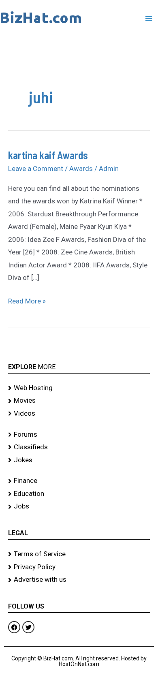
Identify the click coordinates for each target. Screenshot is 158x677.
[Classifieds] (79, 447)
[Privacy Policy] (79, 567)
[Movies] (79, 400)
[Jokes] (79, 460)
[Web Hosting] (79, 388)
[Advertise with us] (79, 579)
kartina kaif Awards (48, 155)
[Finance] (79, 480)
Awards (81, 168)
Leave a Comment (35, 168)
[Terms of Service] (79, 554)
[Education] (79, 493)
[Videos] (79, 413)
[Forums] (79, 434)
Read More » (27, 300)
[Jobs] (79, 506)
